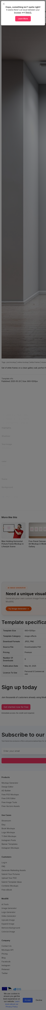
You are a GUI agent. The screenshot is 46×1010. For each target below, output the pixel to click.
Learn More (23, 19)
